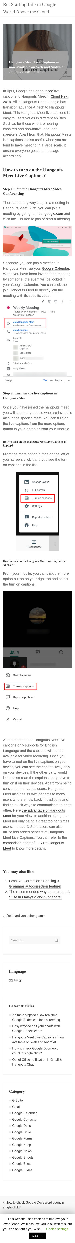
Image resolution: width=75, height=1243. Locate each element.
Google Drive (21, 1132)
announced (44, 91)
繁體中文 (15, 980)
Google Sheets (22, 1157)
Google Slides (22, 1170)
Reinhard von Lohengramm (26, 915)
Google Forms (22, 1138)
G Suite (41, 72)
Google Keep (21, 1145)
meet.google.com (49, 214)
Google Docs (21, 1125)
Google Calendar (55, 268)
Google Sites (21, 1163)
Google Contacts (24, 1119)
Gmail (16, 1107)
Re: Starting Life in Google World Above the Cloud (29, 8)
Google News (22, 1151)
